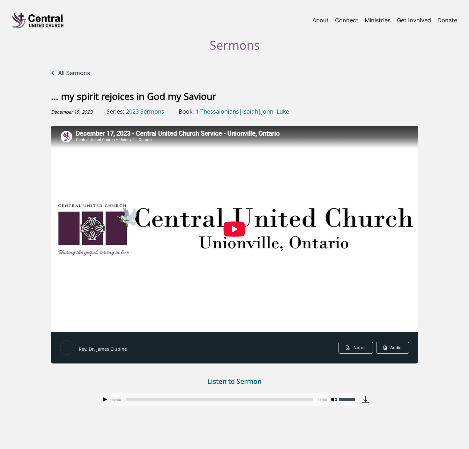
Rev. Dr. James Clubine (103, 349)
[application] (228, 399)
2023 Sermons (145, 111)
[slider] (348, 399)
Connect (346, 20)
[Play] (105, 399)
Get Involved (414, 20)
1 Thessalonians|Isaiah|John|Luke (242, 111)
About (320, 20)
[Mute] (334, 399)
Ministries (378, 20)
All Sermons (73, 73)
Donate (447, 20)
